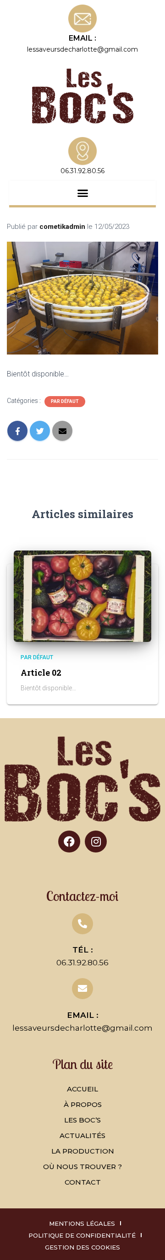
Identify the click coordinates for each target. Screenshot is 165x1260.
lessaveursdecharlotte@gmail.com (82, 49)
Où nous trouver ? (82, 1166)
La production (82, 1151)
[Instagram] (96, 841)
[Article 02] (82, 595)
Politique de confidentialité (82, 1235)
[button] (82, 193)
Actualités (82, 1135)
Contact (83, 1182)
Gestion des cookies (82, 1247)
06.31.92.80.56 (82, 962)
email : (82, 38)
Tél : (82, 949)
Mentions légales (82, 1223)
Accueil (82, 1089)
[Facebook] (69, 841)
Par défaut (65, 401)
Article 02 (41, 672)
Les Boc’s (82, 1120)
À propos (83, 1104)
